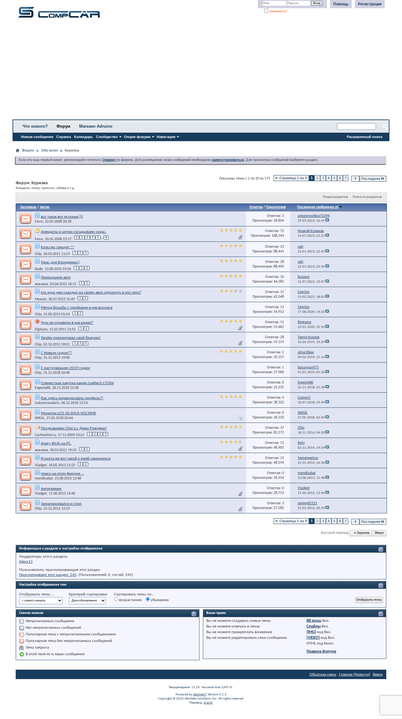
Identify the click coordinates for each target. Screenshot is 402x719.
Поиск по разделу (366, 197)
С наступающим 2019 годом (65, 368)
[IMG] (311, 632)
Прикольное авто (56, 277)
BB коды (314, 621)
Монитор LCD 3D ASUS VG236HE (68, 413)
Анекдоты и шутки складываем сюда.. (73, 232)
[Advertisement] (196, 71)
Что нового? (35, 126)
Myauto (40, 299)
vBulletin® (200, 694)
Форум (63, 126)
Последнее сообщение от (318, 207)
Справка (63, 137)
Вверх (379, 533)
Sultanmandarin (47, 403)
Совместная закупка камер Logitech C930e (77, 383)
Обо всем (49, 150)
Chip (38, 254)
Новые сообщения (37, 137)
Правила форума (321, 652)
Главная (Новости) (354, 674)
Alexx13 (26, 562)
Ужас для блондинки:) (60, 262)
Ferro (39, 222)
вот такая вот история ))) (62, 217)
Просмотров (276, 207)
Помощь (341, 4)
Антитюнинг (51, 489)
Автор (44, 207)
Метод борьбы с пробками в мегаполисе (76, 308)
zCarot (208, 703)
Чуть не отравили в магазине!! (67, 323)
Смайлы (314, 626)
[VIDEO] (313, 638)
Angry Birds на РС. (56, 443)
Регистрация (370, 4)
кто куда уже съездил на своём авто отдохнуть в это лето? (91, 292)
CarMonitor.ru (45, 435)
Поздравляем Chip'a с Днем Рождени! (74, 428)
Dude (39, 269)
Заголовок (28, 207)
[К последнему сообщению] (327, 221)
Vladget (41, 465)
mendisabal (44, 478)
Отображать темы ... (36, 594)
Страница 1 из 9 (293, 178)
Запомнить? (277, 11)
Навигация (166, 137)
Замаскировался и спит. (61, 504)
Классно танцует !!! (57, 247)
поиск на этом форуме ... (62, 474)
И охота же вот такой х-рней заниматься (76, 458)
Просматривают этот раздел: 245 (48, 575)
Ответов (256, 207)
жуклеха (41, 284)
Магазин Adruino (95, 126)
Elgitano (41, 329)
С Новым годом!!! (56, 353)
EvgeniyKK (42, 388)
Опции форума (137, 137)
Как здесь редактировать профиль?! (72, 398)
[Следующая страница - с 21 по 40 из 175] (355, 179)
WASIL (40, 418)
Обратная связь (322, 674)
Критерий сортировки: (88, 594)
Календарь (83, 137)
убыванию (159, 600)
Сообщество (107, 137)
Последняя (370, 179)
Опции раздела (334, 197)
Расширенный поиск (365, 137)
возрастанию (130, 600)
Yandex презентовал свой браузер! (71, 338)
